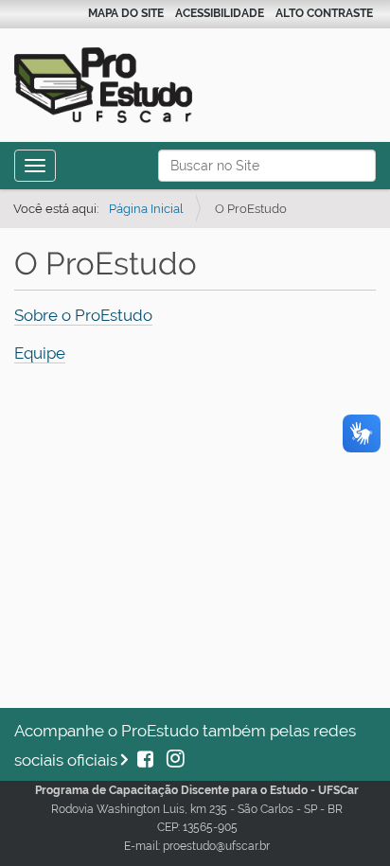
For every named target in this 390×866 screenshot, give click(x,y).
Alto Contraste (324, 13)
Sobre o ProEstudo (83, 315)
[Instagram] (171, 760)
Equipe (39, 353)
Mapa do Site (126, 13)
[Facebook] (147, 760)
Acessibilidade (219, 13)
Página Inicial (146, 209)
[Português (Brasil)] (137, 82)
